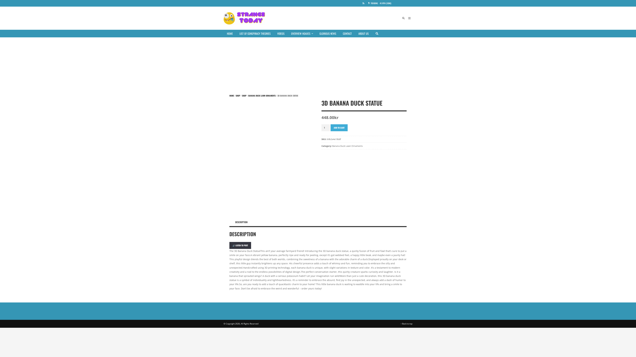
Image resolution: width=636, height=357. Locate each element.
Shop (238, 95)
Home (230, 34)
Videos (281, 34)
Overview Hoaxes (300, 34)
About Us (363, 34)
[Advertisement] (318, 62)
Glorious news (327, 34)
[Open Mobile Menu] (409, 18)
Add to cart (339, 127)
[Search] (403, 18)
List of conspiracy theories (255, 34)
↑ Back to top (406, 323)
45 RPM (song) (385, 3)
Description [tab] (241, 222)
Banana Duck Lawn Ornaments (262, 95)
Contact (347, 34)
